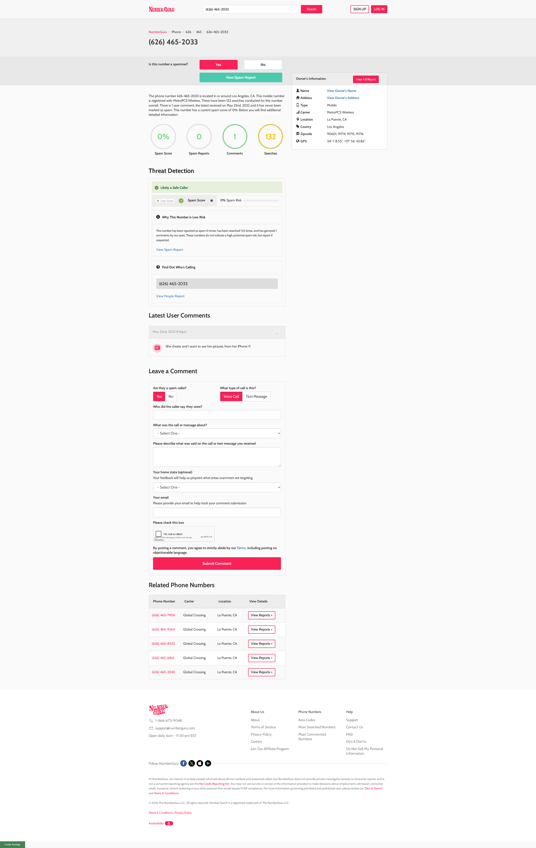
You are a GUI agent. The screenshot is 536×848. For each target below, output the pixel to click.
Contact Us (354, 727)
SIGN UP (359, 9)
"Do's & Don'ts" (373, 788)
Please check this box (168, 523)
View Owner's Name (341, 91)
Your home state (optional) (172, 472)
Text (256, 396)
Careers (256, 741)
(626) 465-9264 (163, 629)
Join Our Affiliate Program (270, 749)
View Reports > (261, 615)
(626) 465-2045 (163, 672)
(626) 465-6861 (163, 658)
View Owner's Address (343, 98)
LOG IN (379, 9)
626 (188, 32)
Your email (161, 497)
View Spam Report (241, 77)
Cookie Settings (12, 844)
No (263, 64)
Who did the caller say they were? (177, 407)
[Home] (161, 9)
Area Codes (306, 720)
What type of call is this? (238, 388)
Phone (176, 32)
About (255, 720)
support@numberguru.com (175, 728)
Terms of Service (263, 727)
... (277, 332)
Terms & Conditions (166, 793)
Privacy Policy (261, 734)
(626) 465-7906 (163, 615)
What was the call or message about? (180, 425)
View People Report (170, 296)
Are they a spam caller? (169, 388)
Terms (241, 548)
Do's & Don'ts (356, 741)
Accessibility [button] (156, 823)
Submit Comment (216, 563)
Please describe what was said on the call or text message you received (204, 443)
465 (199, 32)
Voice (231, 396)
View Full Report (366, 79)
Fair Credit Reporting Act (214, 784)
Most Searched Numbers (316, 727)
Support (352, 720)
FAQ (349, 734)
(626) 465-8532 (163, 644)
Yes (218, 64)
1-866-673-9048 (168, 720)
